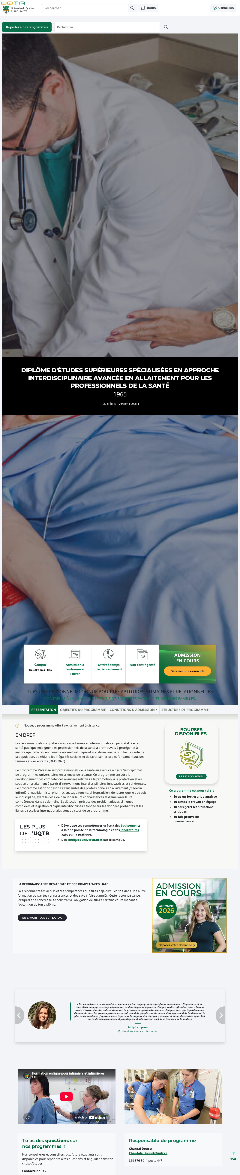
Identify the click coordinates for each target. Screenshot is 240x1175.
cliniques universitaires (85, 840)
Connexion (226, 8)
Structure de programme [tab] (185, 709)
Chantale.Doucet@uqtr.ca (148, 1146)
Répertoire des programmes (27, 27)
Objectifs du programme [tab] (83, 709)
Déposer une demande (188, 671)
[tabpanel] (120, 791)
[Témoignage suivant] (209, 1012)
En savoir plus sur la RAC (42, 917)
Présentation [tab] (43, 709)
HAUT (234, 1159)
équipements (130, 825)
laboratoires (129, 830)
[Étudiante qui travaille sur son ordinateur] (189, 915)
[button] (148, 8)
